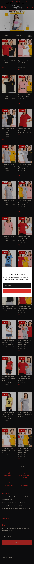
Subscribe (17, 291)
